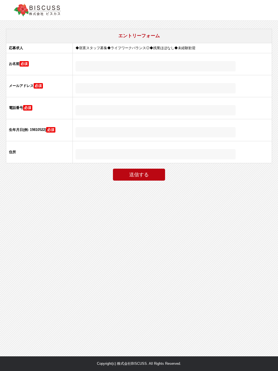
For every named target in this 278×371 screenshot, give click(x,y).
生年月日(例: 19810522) (27, 130)
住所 (12, 152)
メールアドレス (21, 86)
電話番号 (16, 108)
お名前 (14, 64)
